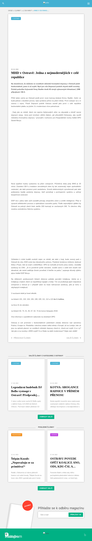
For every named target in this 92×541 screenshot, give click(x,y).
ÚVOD (10, 10)
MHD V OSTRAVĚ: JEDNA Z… (41, 10)
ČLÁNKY (18, 10)
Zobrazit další (46, 417)
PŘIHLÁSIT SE (75, 515)
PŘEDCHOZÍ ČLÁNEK (22, 338)
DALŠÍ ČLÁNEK (72, 338)
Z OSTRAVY (27, 10)
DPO (53, 317)
